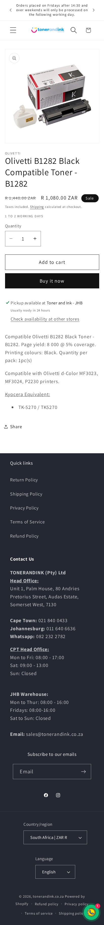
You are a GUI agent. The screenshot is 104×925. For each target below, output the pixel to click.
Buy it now (52, 281)
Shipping (37, 207)
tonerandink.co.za (48, 896)
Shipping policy (72, 913)
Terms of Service (27, 522)
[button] (13, 30)
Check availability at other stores (45, 319)
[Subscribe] (83, 771)
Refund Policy (24, 536)
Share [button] (16, 426)
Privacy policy (77, 903)
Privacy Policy (24, 508)
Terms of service (39, 913)
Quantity (13, 226)
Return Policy (24, 480)
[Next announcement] (93, 10)
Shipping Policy (26, 494)
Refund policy (47, 903)
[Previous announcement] (10, 10)
